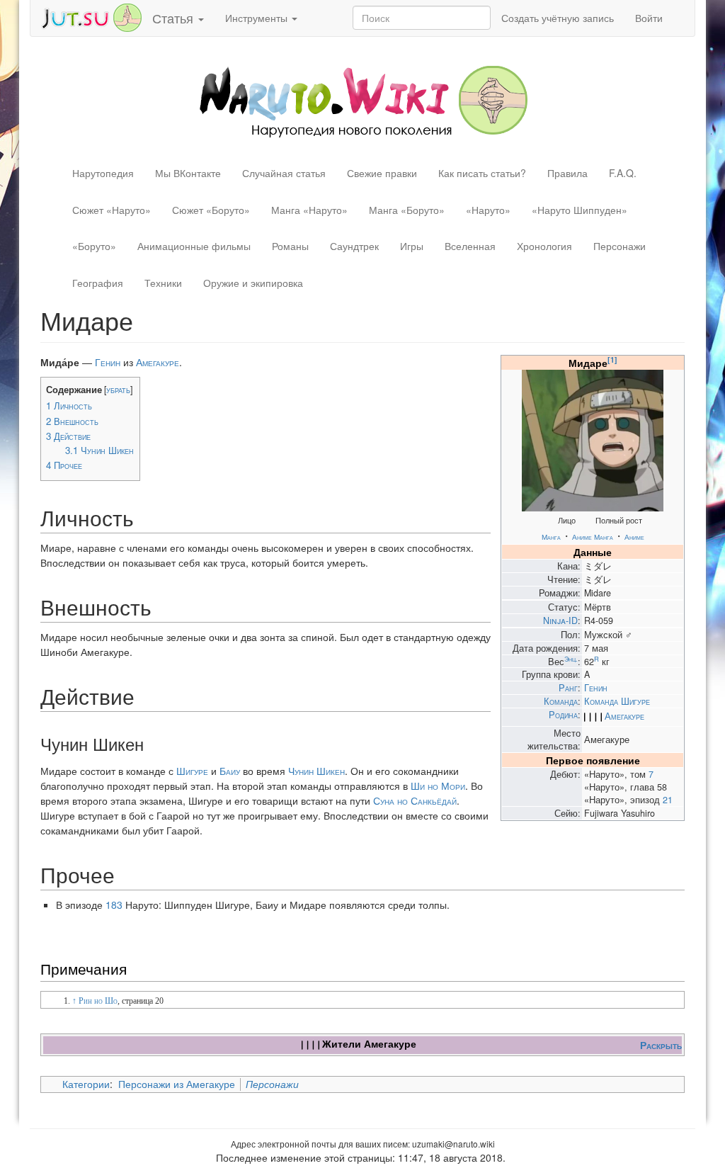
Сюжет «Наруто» (111, 210)
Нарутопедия (103, 173)
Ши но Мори (438, 785)
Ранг (568, 687)
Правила (567, 173)
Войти (649, 18)
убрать (118, 389)
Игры (411, 246)
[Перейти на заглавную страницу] (362, 100)
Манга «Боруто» (407, 210)
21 (668, 799)
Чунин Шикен (316, 771)
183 (113, 904)
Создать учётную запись (557, 18)
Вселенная (470, 246)
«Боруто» (94, 246)
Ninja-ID (560, 620)
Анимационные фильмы (194, 246)
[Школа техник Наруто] (91, 16)
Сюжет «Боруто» (211, 210)
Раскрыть (661, 1045)
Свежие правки (382, 173)
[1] (612, 359)
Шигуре (192, 771)
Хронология (544, 246)
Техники (163, 283)
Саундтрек (354, 246)
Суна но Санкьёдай (415, 800)
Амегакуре (624, 716)
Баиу (229, 771)
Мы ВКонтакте (188, 173)
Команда (561, 701)
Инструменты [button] (257, 18)
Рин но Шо (98, 1001)
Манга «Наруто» (309, 210)
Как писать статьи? (482, 173)
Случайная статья (284, 173)
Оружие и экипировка (253, 283)
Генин (595, 687)
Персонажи (619, 246)
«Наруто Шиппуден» (579, 210)
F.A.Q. (622, 173)
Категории (86, 1084)
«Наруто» (488, 210)
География (97, 283)
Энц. (571, 659)
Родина (563, 714)
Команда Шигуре (617, 701)
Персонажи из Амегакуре (176, 1084)
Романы (290, 246)
